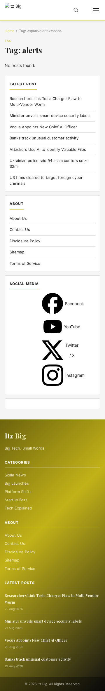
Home (9, 31)
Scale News (15, 475)
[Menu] (96, 10)
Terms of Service (25, 263)
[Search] (75, 10)
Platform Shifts (18, 491)
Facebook (52, 303)
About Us (18, 218)
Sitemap (17, 252)
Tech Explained (18, 508)
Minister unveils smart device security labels (50, 115)
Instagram (52, 375)
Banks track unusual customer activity (44, 138)
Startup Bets (16, 499)
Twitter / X (52, 350)
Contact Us (20, 229)
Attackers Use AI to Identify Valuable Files (48, 149)
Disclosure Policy (25, 241)
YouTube (52, 326)
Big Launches (17, 483)
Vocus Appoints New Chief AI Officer (43, 127)
